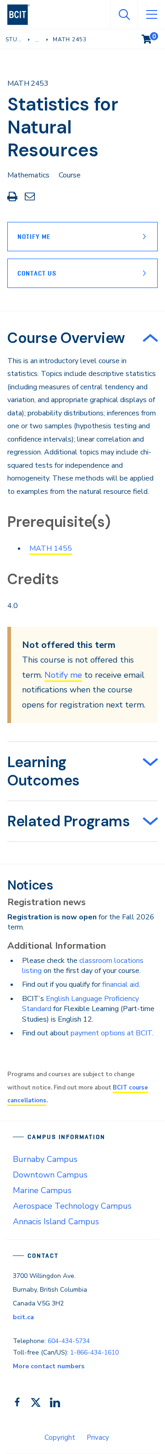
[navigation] (22, 14)
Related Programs (68, 821)
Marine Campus (42, 1190)
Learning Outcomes (43, 771)
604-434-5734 (69, 1341)
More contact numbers (48, 1366)
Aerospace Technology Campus (72, 1205)
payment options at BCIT (111, 1033)
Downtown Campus (50, 1174)
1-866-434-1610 (94, 1352)
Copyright (59, 1437)
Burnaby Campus (45, 1159)
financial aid (120, 984)
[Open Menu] (151, 14)
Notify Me (33, 236)
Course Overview (66, 338)
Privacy (98, 1437)
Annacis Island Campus (56, 1221)
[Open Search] (124, 14)
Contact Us (36, 273)
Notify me (63, 674)
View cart (153, 37)
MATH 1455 (50, 548)
